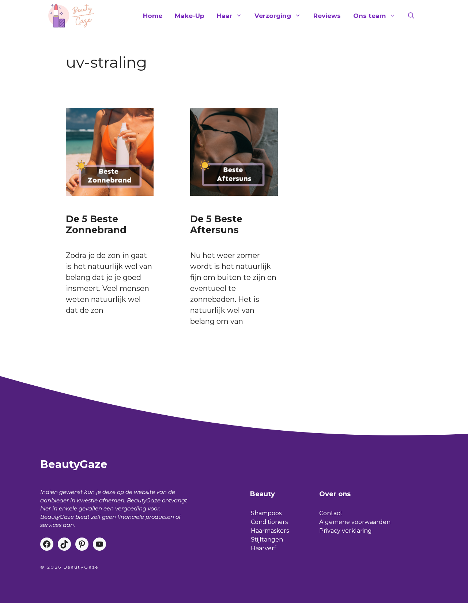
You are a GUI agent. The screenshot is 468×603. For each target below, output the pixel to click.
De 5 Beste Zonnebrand (96, 224)
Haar (224, 15)
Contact (331, 513)
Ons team (369, 15)
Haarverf (263, 548)
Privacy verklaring (345, 530)
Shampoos (266, 513)
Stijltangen (267, 539)
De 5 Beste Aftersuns (216, 224)
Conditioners (269, 521)
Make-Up (189, 15)
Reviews (327, 15)
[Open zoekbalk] (411, 16)
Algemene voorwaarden (354, 521)
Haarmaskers (270, 530)
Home (152, 15)
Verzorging (272, 15)
